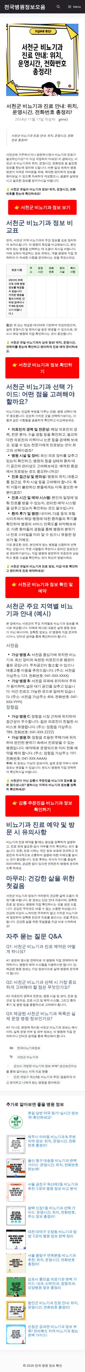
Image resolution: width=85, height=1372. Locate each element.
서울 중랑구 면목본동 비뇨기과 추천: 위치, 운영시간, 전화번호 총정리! (52, 1259)
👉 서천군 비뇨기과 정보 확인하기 (42, 368)
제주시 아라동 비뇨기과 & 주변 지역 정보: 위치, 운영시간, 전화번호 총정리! (52, 1140)
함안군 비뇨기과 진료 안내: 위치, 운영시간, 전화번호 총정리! (53, 1304)
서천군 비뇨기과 (27, 1057)
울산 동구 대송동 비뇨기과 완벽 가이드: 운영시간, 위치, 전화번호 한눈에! (53, 1164)
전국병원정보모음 (24, 6)
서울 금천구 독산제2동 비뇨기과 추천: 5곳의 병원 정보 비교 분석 (53, 1186)
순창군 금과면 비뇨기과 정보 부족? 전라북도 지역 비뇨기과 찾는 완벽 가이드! (53, 1330)
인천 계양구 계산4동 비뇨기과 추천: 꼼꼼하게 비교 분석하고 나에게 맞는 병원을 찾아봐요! (41, 1079)
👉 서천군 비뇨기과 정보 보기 (42, 207)
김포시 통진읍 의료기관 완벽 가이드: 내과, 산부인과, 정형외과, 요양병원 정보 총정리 (52, 1283)
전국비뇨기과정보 (28, 1048)
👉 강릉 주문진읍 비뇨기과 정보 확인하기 (42, 806)
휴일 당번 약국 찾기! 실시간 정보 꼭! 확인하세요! (53, 1115)
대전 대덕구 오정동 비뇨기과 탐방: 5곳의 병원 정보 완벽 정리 (52, 1233)
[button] (58, 6)
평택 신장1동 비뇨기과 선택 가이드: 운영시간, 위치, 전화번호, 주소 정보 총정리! (52, 1212)
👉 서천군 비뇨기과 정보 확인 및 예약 (42, 587)
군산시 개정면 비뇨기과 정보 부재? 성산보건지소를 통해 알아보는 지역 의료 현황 (41, 1068)
